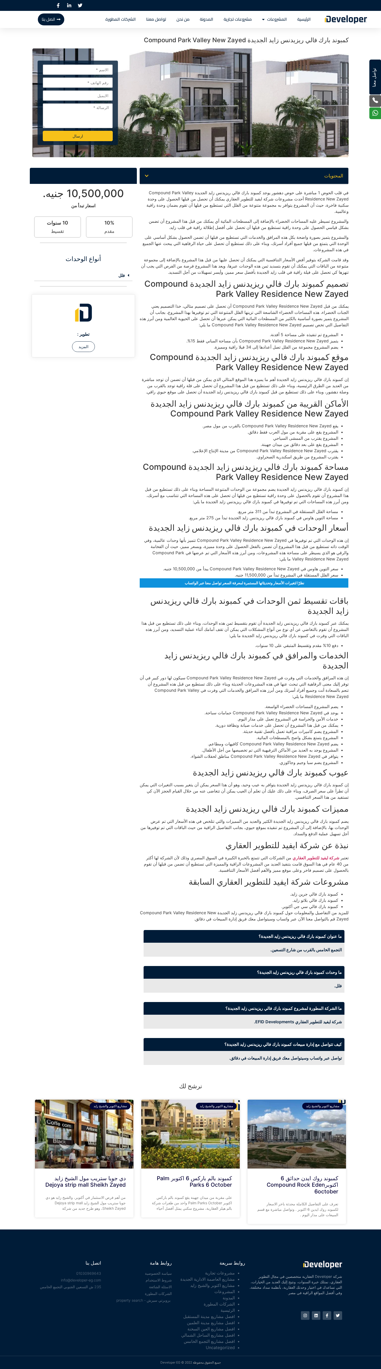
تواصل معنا (156, 19)
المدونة (206, 19)
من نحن (183, 19)
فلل (121, 275)
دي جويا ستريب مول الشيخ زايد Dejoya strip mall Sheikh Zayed (85, 1181)
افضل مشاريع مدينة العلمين (211, 1322)
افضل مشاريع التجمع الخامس (209, 1341)
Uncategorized (220, 1347)
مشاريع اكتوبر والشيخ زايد (212, 1285)
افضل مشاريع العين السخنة (211, 1328)
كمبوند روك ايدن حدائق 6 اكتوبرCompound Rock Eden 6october (302, 1184)
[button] (147, 176)
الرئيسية (304, 19)
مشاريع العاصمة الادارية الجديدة (207, 1279)
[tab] (83, 275)
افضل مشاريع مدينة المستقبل (209, 1316)
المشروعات (277, 19)
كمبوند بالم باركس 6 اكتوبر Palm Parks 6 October (194, 1181)
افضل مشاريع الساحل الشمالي (208, 1335)
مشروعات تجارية (238, 19)
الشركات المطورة (120, 19)
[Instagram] (305, 1315)
